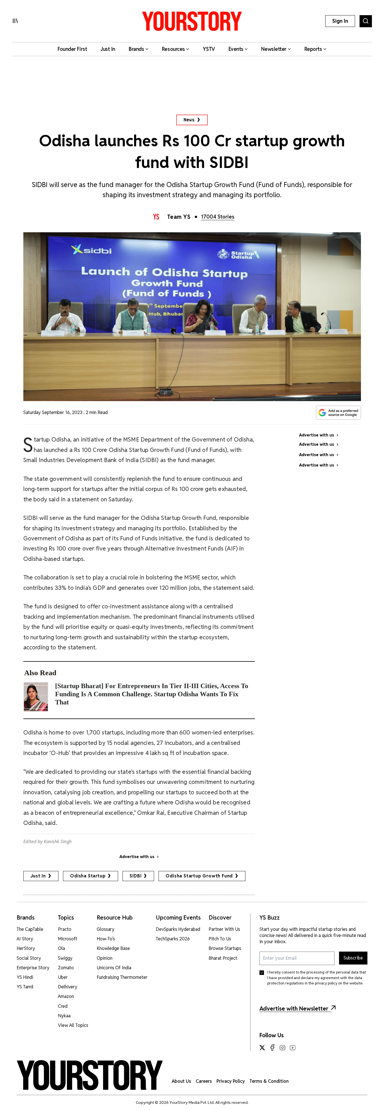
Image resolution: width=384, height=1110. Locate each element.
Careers (204, 1081)
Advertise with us (136, 856)
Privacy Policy (230, 1081)
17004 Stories (217, 216)
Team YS (179, 217)
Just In (38, 876)
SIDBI (135, 876)
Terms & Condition (269, 1081)
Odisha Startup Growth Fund (199, 876)
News (189, 120)
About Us (181, 1081)
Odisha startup (87, 876)
